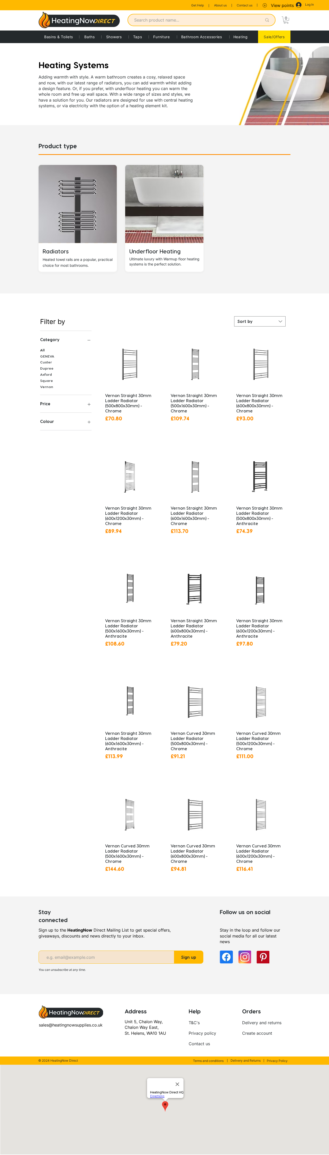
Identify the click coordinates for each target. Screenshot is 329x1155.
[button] (286, 20)
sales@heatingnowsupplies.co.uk (71, 1025)
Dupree (46, 368)
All (42, 350)
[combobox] (260, 321)
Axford (46, 374)
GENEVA (47, 356)
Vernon (46, 386)
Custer (46, 362)
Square (46, 380)
